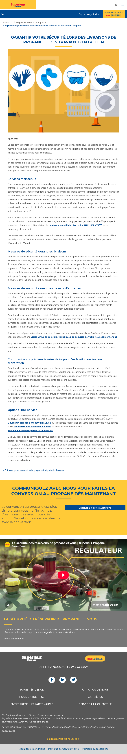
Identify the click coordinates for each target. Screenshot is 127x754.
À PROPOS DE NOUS (95, 689)
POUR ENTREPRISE (31, 696)
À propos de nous (23, 22)
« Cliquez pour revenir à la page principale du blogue (33, 470)
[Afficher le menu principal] (123, 5)
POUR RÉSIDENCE (32, 689)
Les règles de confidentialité (56, 727)
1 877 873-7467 (77, 666)
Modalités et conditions (32, 749)
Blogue (40, 22)
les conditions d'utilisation (88, 727)
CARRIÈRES (95, 696)
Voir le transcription (14, 638)
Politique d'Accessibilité (95, 749)
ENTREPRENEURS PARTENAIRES (31, 704)
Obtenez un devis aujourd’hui (95, 507)
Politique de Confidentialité (63, 749)
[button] (3, 14)
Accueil (6, 22)
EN (115, 5)
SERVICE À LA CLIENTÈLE (95, 704)
